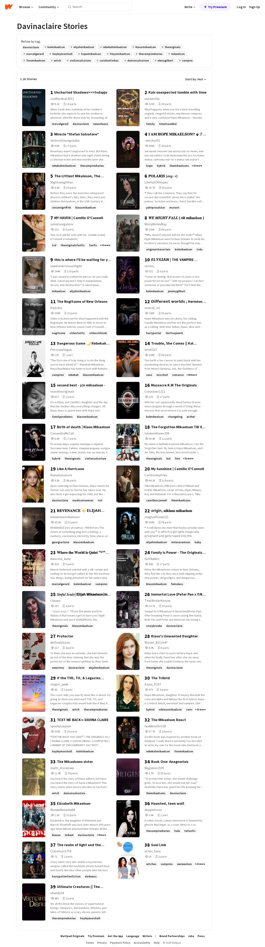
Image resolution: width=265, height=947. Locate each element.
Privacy (102, 943)
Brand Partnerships (172, 936)
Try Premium (217, 7)
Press (201, 936)
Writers (147, 936)
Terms (90, 943)
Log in (241, 7)
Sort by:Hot (194, 79)
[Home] (9, 7)
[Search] (70, 7)
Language (132, 936)
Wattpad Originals (72, 936)
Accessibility (142, 943)
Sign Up (254, 7)
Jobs (191, 936)
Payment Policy (120, 943)
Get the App (115, 936)
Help (157, 943)
